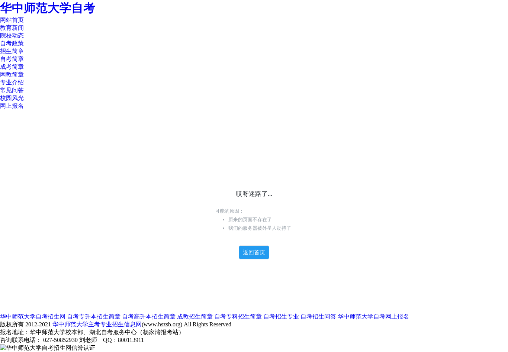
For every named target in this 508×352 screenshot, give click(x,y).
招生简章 (12, 51)
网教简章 (12, 74)
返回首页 (254, 252)
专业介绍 (12, 82)
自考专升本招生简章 (93, 316)
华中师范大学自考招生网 (32, 316)
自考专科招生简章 (238, 316)
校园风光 (12, 98)
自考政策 (12, 43)
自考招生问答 (318, 316)
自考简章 (12, 59)
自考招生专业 (281, 316)
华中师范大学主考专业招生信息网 (97, 324)
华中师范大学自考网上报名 (373, 316)
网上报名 (12, 106)
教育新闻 (12, 28)
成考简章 (12, 67)
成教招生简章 (195, 316)
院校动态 (12, 35)
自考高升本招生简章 (149, 316)
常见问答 (12, 90)
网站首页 (12, 20)
